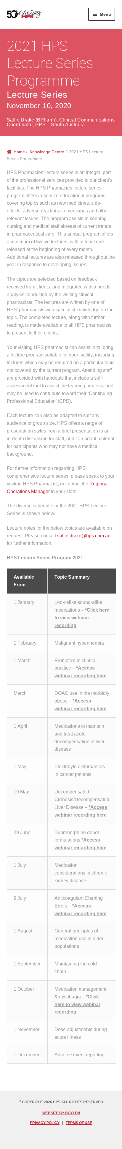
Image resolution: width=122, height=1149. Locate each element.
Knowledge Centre (47, 151)
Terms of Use (79, 1123)
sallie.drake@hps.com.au (83, 535)
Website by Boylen (61, 1113)
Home (19, 151)
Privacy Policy (45, 1123)
